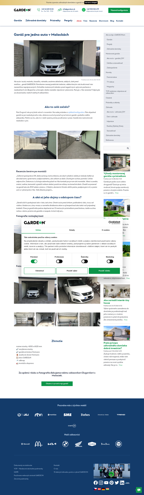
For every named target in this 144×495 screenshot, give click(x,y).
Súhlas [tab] (38, 230)
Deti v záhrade (112, 117)
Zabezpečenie (112, 68)
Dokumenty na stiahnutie (23, 465)
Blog (112, 21)
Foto (85, 21)
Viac (117, 193)
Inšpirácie (110, 121)
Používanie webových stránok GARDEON (29, 476)
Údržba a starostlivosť (115, 63)
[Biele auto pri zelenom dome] (79, 145)
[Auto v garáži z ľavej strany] (79, 289)
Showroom (103, 21)
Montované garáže (113, 54)
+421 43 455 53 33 (47, 9)
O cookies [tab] (106, 230)
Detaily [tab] (72, 230)
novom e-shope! (91, 2)
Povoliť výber (72, 271)
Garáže (18, 20)
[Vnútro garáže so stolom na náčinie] (24, 319)
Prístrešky (55, 20)
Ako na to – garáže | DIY (115, 58)
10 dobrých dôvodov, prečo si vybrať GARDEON (71, 472)
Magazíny (110, 87)
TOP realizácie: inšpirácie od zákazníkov (116, 92)
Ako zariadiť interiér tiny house (116, 302)
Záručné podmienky (21, 479)
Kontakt (119, 21)
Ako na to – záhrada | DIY (116, 112)
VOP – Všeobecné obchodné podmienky (28, 469)
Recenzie (93, 21)
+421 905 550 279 (92, 9)
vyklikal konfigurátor (76, 112)
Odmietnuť (39, 271)
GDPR (16, 472)
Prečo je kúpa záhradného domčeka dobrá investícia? (115, 345)
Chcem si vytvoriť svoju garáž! (57, 384)
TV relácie (110, 82)
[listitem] (23, 415)
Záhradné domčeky (36, 20)
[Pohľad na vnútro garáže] (46, 319)
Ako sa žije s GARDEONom (115, 35)
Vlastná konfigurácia (119, 10)
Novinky (109, 73)
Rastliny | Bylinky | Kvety (115, 126)
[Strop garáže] (68, 319)
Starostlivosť (111, 131)
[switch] (59, 261)
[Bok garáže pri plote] (89, 319)
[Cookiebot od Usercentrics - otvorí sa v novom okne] (110, 222)
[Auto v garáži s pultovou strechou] (35, 289)
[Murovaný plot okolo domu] (35, 145)
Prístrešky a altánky (113, 103)
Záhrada (109, 107)
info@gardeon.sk (69, 9)
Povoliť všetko (104, 271)
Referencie (110, 140)
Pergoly (68, 20)
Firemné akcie (112, 77)
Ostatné (109, 98)
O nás (56, 469)
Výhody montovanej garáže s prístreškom (115, 175)
